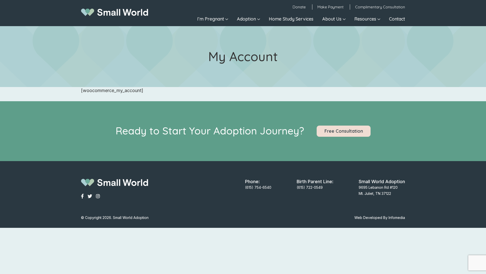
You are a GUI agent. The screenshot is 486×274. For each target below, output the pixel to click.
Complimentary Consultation (380, 7)
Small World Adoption (131, 217)
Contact (397, 19)
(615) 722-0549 (310, 187)
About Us (331, 19)
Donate (299, 7)
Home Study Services (291, 19)
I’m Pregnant (210, 19)
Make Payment (330, 7)
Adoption (246, 19)
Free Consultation (344, 131)
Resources (365, 19)
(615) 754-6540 (258, 187)
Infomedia (397, 217)
